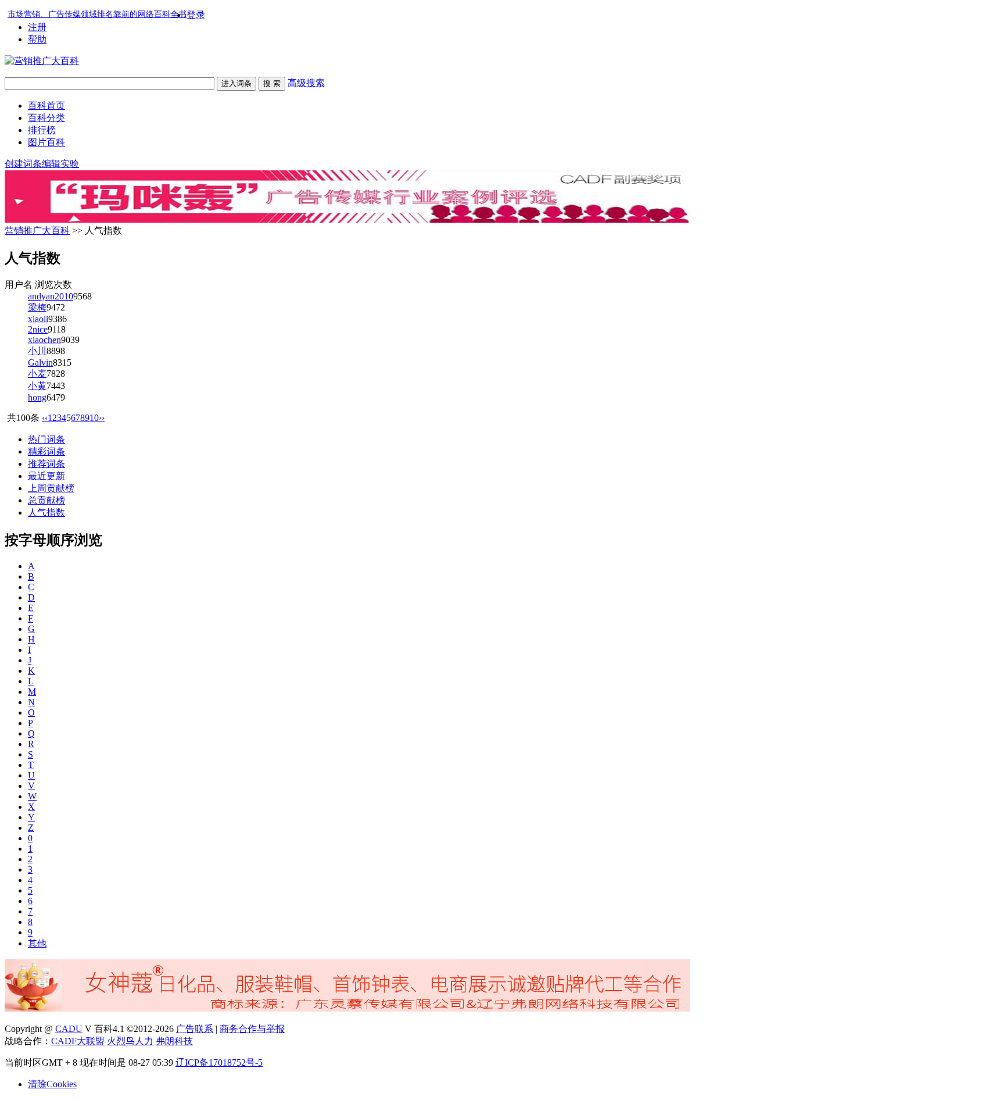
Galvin (40, 362)
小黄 (37, 386)
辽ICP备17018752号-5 (219, 1062)
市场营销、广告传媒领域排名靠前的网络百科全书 (97, 14)
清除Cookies (52, 1084)
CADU (69, 1029)
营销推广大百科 (37, 230)
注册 (37, 27)
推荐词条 (46, 464)
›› (102, 418)
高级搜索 (306, 83)
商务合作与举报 (252, 1029)
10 (94, 418)
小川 (37, 351)
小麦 (37, 373)
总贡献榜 (46, 500)
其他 (37, 943)
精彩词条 (46, 451)
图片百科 (46, 142)
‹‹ (45, 418)
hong (37, 397)
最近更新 (46, 476)
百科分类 (46, 118)
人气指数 (46, 512)
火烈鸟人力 (130, 1041)
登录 (196, 15)
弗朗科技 (174, 1041)
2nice (38, 329)
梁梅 (37, 307)
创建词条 (23, 164)
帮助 (37, 39)
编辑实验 (60, 164)
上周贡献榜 (51, 488)
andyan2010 (50, 296)
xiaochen (44, 340)
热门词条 (46, 439)
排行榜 (42, 130)
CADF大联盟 (78, 1041)
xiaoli (38, 319)
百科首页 (46, 105)
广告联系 (194, 1029)
